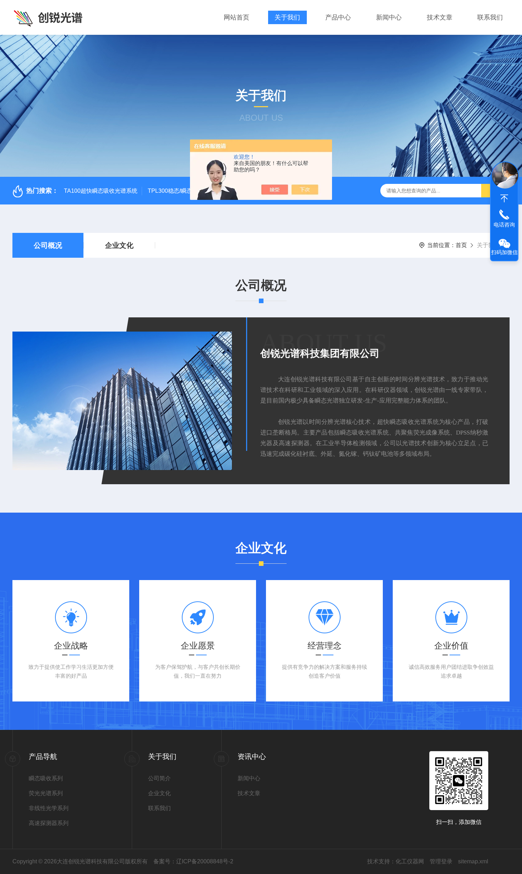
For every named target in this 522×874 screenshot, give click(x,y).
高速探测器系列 (49, 823)
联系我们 (490, 17)
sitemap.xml (473, 861)
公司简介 (159, 778)
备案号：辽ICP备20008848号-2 (193, 861)
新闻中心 (389, 17)
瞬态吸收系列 (46, 778)
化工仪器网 (410, 861)
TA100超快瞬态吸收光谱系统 (100, 191)
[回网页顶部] (504, 198)
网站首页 (236, 17)
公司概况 (48, 245)
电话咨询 (504, 225)
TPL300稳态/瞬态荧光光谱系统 (187, 191)
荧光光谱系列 (46, 793)
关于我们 (287, 17)
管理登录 (441, 861)
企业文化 (119, 245)
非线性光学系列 (49, 808)
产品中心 (338, 17)
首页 (461, 245)
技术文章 (439, 17)
